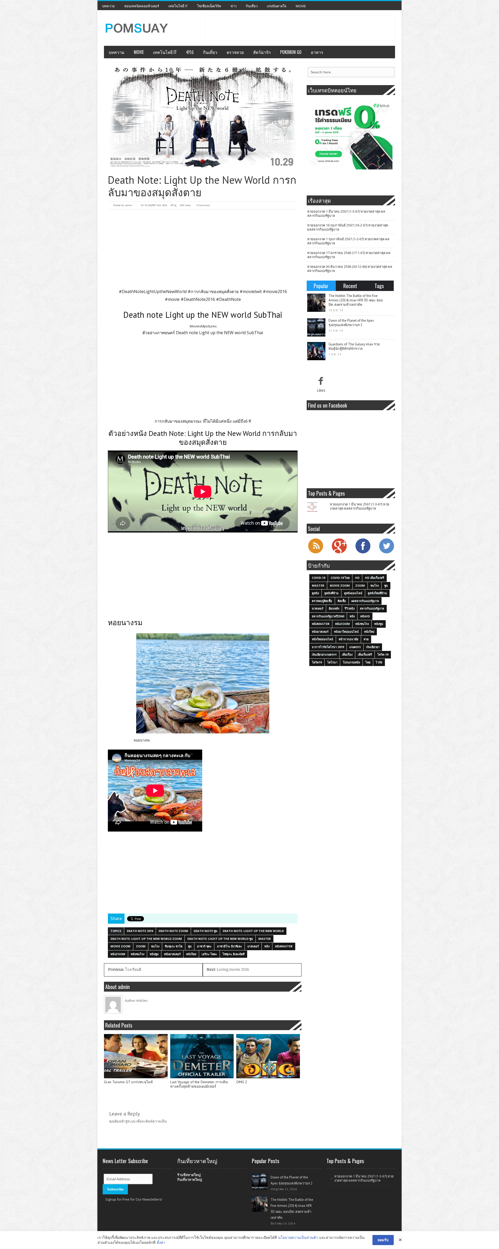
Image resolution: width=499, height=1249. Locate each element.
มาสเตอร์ (253, 946)
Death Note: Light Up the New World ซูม (220, 939)
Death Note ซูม (205, 931)
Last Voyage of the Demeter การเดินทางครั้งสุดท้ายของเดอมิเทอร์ (199, 1084)
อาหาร (317, 52)
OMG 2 (241, 1082)
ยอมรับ (383, 1239)
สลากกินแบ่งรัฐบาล (372, 608)
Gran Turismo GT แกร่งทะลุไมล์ (128, 1082)
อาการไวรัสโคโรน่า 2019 (328, 647)
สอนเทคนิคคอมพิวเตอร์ (141, 6)
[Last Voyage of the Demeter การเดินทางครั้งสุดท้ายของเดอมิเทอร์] (202, 1056)
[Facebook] (362, 552)
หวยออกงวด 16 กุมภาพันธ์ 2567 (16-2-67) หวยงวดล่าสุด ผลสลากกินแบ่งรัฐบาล (347, 227)
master (264, 939)
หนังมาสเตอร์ (172, 954)
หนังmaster (284, 946)
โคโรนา (332, 662)
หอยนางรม (142, 740)
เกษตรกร (355, 647)
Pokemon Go (290, 52)
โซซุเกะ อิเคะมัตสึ (233, 954)
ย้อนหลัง (334, 608)
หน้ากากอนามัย (348, 639)
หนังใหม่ (191, 954)
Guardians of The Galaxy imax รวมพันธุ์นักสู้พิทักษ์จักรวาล (354, 346)
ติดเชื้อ (342, 601)
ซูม (190, 946)
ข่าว (234, 6)
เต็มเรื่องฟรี (365, 654)
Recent (350, 286)
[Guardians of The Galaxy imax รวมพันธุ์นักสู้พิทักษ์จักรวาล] (316, 351)
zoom (141, 946)
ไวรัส (379, 662)
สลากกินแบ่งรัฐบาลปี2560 (328, 616)
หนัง (267, 946)
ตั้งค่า (161, 1242)
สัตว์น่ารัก (262, 52)
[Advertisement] (300, 27)
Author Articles (136, 1000)
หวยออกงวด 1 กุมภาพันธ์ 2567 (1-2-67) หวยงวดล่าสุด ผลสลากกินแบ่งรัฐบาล (348, 241)
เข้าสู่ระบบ (127, 1121)
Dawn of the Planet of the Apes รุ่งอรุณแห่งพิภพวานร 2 (351, 322)
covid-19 (318, 578)
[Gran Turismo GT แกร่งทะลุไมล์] (136, 1056)
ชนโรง (155, 946)
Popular (321, 286)
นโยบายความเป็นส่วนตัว (298, 1237)
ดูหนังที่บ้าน (331, 593)
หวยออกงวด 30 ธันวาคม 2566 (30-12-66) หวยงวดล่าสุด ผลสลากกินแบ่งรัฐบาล (349, 268)
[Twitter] (386, 552)
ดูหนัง (315, 593)
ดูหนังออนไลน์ (353, 593)
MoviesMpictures (203, 326)
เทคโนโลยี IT (178, 6)
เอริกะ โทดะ (209, 954)
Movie (301, 6)
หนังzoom (117, 954)
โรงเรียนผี (124, 969)
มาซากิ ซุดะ (204, 946)
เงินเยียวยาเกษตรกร (324, 654)
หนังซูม (154, 954)
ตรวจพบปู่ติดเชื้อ (322, 601)
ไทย (367, 662)
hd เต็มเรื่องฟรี (374, 578)
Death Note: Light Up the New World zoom (146, 939)
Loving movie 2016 (228, 969)
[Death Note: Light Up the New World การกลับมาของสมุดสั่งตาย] (203, 117)
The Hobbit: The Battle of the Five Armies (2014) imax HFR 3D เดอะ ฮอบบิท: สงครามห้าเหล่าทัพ (356, 300)
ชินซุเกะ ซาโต (173, 946)
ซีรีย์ (190, 52)
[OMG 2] (268, 1056)
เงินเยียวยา (372, 647)
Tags (379, 286)
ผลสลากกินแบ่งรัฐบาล (365, 601)
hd (357, 578)
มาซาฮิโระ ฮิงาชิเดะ (229, 946)
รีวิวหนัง (349, 608)
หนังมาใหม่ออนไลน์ (346, 631)
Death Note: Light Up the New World (253, 931)
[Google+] (339, 552)
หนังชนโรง (137, 954)
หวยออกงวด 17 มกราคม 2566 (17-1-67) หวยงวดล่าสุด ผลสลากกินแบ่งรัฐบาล (348, 254)
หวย (366, 639)
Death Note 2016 (140, 931)
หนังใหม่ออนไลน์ (322, 639)
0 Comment (203, 205)
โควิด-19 (382, 654)
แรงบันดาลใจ (276, 6)
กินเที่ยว (252, 6)
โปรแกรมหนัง (351, 662)
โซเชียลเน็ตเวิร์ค (209, 6)
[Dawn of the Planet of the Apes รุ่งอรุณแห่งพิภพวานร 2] (316, 327)
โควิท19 (317, 662)
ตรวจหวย (235, 52)
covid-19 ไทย (340, 578)
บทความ (108, 6)
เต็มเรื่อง (347, 654)
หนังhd (365, 616)
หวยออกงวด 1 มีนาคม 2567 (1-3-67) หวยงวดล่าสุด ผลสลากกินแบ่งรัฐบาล (346, 213)
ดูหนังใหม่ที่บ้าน (377, 593)
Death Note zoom (173, 931)
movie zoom (120, 946)
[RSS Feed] (315, 552)
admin (128, 205)
